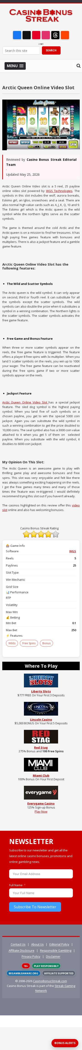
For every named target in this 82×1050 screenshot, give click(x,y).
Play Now (41, 811)
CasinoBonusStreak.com (50, 981)
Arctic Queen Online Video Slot (25, 402)
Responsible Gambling (55, 950)
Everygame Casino (41, 803)
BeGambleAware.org (23, 973)
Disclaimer (53, 956)
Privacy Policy (31, 956)
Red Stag (41, 747)
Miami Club (41, 775)
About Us (37, 944)
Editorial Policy (59, 944)
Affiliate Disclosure (21, 950)
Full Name (16, 885)
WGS (72, 551)
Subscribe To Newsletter (35, 906)
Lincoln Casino (41, 719)
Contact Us (18, 944)
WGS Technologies (59, 191)
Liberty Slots (41, 691)
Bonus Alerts (64, 1043)
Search (51, 50)
